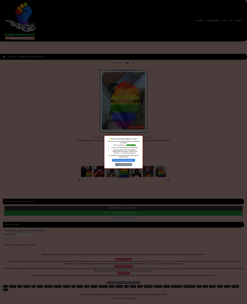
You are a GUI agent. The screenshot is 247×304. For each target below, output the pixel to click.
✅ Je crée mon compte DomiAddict (123, 160)
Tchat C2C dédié (131, 145)
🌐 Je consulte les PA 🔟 (123, 164)
